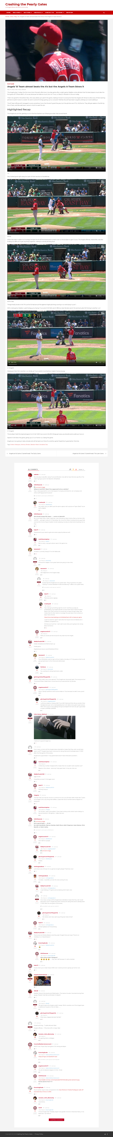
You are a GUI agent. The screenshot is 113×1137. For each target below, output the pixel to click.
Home (8, 12)
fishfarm (43, 667)
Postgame (10, 84)
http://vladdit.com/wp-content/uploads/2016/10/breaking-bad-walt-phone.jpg (59, 1080)
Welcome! (16, 12)
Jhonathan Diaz (43, 444)
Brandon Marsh (35, 444)
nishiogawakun (39, 866)
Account (59, 12)
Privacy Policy (39, 1134)
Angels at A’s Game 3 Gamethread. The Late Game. (88, 453)
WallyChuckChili (39, 641)
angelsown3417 (45, 631)
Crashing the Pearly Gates (26, 4)
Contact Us (49, 12)
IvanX (40, 1107)
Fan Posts (38, 12)
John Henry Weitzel (20, 89)
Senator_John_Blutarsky (46, 1034)
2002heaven (38, 485)
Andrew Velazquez (15, 444)
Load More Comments (56, 1119)
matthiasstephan (44, 539)
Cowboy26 (42, 502)
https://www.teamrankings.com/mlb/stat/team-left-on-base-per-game (63, 617)
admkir (36, 474)
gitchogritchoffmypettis (42, 677)
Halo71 (36, 530)
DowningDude (43, 943)
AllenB (36, 991)
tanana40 (37, 549)
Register (69, 12)
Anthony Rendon (25, 444)
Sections (27, 12)
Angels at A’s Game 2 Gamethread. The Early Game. (25, 453)
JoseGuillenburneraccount (43, 1044)
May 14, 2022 (10, 89)
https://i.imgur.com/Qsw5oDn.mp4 (48, 1056)
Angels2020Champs (40, 974)
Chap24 (36, 795)
